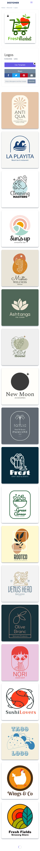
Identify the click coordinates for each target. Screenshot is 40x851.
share (20, 71)
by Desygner (8, 58)
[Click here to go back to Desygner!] (13, 4)
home (3, 7)
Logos (16, 58)
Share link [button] (31, 81)
